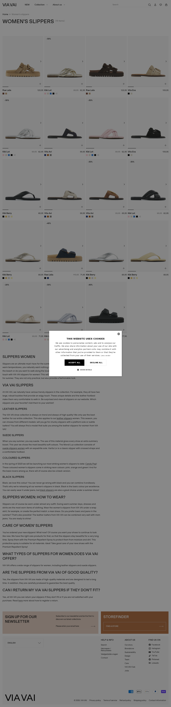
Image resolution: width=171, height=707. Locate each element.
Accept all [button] (74, 362)
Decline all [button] (96, 362)
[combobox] (118, 334)
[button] (85, 369)
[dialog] (85, 353)
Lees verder (105, 355)
